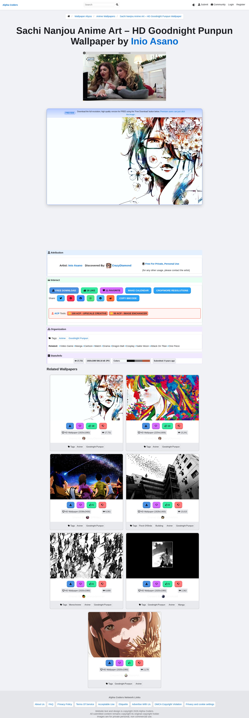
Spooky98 (172, 596)
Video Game (66, 346)
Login (231, 4)
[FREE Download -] (109, 663)
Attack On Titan (158, 346)
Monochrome (75, 605)
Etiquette (123, 704)
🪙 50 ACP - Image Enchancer (128, 313)
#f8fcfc (123, 361)
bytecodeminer (95, 596)
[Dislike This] (139, 663)
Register (240, 4)
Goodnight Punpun (78, 338)
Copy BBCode (128, 298)
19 (92, 426)
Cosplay (130, 346)
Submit (204, 4)
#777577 (138, 361)
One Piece (173, 346)
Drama (106, 346)
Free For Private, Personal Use (162, 264)
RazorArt (133, 675)
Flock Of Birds (145, 526)
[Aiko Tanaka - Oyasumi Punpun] (124, 656)
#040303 (131, 361)
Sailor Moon (142, 346)
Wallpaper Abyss (83, 16)
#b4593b (146, 361)
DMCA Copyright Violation (168, 704)
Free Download (65, 290)
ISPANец (95, 517)
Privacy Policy (64, 704)
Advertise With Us (141, 704)
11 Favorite (112, 290)
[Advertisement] (124, 227)
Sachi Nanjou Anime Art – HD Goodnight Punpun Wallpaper (150, 16)
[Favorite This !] (119, 663)
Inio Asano (154, 41)
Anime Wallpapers (106, 16)
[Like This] (129, 663)
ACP (56, 313)
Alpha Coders (10, 5)
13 (168, 426)
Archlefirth (171, 517)
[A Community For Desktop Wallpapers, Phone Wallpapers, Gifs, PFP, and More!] (69, 16)
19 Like (90, 290)
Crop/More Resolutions (172, 290)
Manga (78, 346)
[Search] (117, 4)
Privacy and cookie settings (200, 704)
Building (159, 526)
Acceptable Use (106, 704)
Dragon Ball (118, 346)
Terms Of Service (85, 704)
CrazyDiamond (121, 265)
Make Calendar (138, 290)
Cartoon (88, 346)
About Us (39, 704)
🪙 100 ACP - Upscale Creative (87, 313)
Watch (97, 346)
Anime (62, 338)
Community (219, 4)
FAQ (51, 704)
